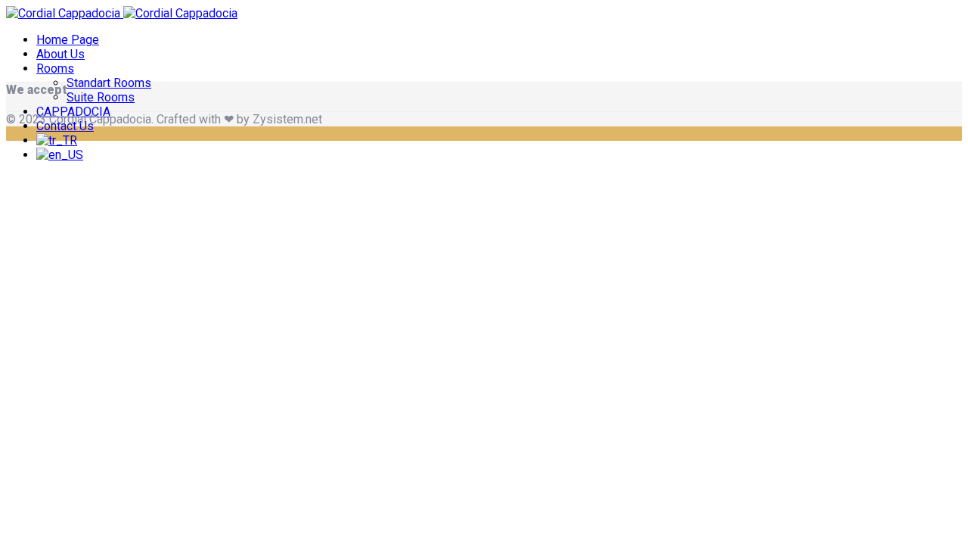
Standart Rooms (109, 83)
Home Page (67, 40)
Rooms (55, 68)
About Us (60, 54)
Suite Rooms (101, 97)
